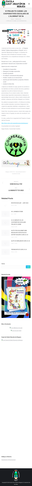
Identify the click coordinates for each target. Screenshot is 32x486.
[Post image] (5, 205)
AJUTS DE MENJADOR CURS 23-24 (20, 241)
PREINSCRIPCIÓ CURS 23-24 (19, 249)
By (21, 171)
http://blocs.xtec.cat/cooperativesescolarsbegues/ (14, 123)
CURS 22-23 (5, 31)
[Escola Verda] (16, 330)
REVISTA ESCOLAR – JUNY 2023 (19, 203)
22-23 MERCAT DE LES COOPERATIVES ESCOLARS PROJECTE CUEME (18, 222)
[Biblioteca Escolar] (16, 328)
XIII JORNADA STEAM (17, 211)
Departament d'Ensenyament (8, 459)
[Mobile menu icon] (29, 3)
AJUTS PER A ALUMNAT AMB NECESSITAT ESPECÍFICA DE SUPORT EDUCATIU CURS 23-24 (19, 232)
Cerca (3, 263)
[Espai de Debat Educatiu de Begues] (16, 340)
